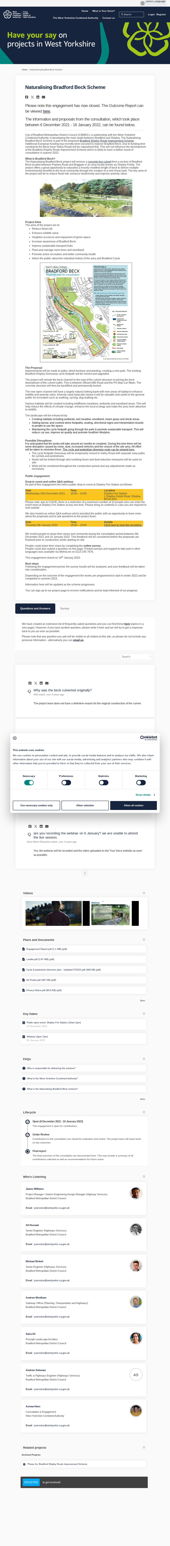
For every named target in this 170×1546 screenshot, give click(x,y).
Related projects (34, 1447)
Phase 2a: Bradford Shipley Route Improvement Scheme (57, 1464)
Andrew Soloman (36, 1370)
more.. (143, 1000)
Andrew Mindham (36, 1297)
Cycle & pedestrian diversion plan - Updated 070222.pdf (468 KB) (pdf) (63, 969)
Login (151, 14)
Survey (64, 608)
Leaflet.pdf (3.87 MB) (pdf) (40, 959)
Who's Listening (34, 1176)
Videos (28, 893)
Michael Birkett (34, 1261)
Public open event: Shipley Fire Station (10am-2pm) (54, 1022)
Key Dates (30, 1014)
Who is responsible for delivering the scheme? (51, 1068)
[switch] (66, 782)
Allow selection (85, 805)
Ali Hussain (32, 1225)
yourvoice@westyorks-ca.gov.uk (52, 1207)
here (46, 111)
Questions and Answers (35, 608)
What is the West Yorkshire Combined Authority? (52, 1078)
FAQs (27, 1059)
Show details (143, 794)
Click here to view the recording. (123, 525)
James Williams (35, 1188)
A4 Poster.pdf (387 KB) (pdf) (41, 980)
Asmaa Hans (33, 1406)
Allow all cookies (133, 805)
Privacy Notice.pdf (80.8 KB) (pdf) (44, 990)
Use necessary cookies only (36, 805)
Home (24, 70)
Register (161, 14)
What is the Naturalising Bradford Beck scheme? (52, 1089)
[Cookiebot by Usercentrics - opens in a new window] (142, 738)
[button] (27, 97)
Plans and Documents (38, 940)
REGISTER (31, 1482)
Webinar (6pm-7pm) (37, 1036)
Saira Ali (30, 1333)
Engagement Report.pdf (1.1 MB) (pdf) (46, 949)
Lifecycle (29, 1112)
